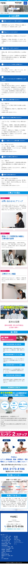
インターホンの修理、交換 (7, 546)
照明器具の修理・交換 (6, 543)
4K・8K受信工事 (5, 558)
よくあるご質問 (17, 541)
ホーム (15, 543)
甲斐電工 (12, 562)
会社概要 (16, 538)
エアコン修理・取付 (6, 542)
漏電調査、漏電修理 (6, 549)
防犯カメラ (4, 552)
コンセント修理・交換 (6, 536)
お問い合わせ (17, 539)
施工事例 (16, 536)
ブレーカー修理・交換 (6, 539)
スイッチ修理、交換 (6, 537)
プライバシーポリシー (18, 542)
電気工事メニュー (4, 534)
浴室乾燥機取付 (5, 545)
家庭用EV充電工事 (5, 554)
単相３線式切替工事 (6, 540)
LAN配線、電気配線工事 (7, 551)
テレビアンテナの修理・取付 (8, 548)
